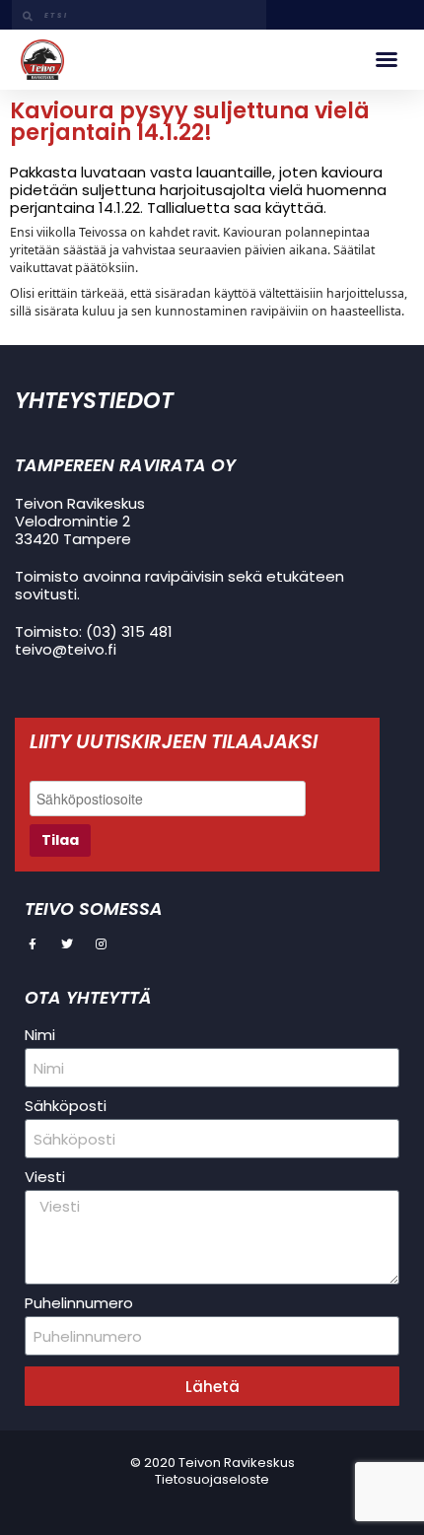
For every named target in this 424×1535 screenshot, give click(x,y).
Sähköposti (65, 1106)
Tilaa (60, 840)
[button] (386, 59)
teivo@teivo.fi (65, 649)
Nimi (40, 1035)
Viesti (45, 1177)
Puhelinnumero (79, 1303)
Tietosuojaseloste (212, 1479)
